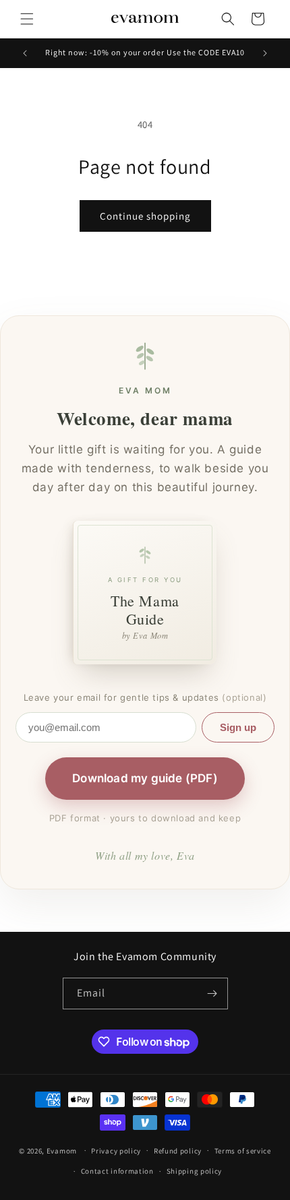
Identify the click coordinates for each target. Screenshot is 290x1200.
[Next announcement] (265, 53)
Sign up (238, 727)
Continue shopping (145, 216)
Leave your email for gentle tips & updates (145, 697)
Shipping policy (195, 1171)
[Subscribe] (212, 993)
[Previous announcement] (25, 53)
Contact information (117, 1171)
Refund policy (178, 1151)
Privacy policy (116, 1151)
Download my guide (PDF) (145, 778)
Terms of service (242, 1151)
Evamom (62, 1150)
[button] (27, 19)
